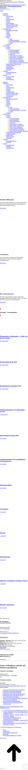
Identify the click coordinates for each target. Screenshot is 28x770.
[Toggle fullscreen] (3, 768)
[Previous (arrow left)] (0, 769)
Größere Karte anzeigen (5, 649)
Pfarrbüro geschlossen (7, 605)
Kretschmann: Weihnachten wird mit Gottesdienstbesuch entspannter (12, 718)
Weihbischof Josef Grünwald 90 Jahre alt (13, 695)
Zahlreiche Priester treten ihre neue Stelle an (14, 690)
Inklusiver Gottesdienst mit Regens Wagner (13, 581)
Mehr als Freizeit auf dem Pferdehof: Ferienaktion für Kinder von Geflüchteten (15, 699)
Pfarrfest (3, 533)
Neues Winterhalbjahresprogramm (11, 701)
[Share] (2, 768)
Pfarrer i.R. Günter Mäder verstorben (12, 692)
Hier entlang (3, 208)
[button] (12, 735)
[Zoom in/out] (5, 768)
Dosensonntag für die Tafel (8, 362)
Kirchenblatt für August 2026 (9, 435)
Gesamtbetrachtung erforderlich (11, 697)
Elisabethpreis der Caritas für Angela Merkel (14, 694)
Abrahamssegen (5, 557)
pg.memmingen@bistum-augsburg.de (9, 633)
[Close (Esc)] (0, 768)
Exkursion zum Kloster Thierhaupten (12, 691)
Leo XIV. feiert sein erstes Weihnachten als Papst (15, 710)
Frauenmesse (4, 509)
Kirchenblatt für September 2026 (10, 386)
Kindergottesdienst (6, 485)
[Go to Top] (14, 766)
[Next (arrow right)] (2, 769)
